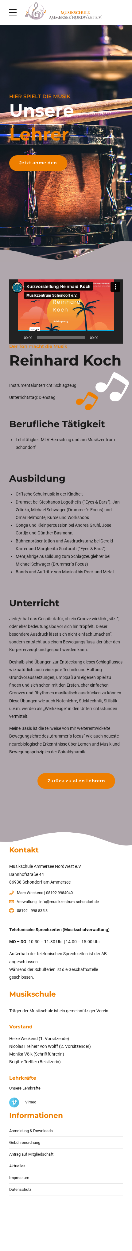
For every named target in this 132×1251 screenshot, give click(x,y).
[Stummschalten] (105, 337)
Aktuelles (17, 1166)
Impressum (19, 1177)
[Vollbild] (115, 337)
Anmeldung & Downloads (31, 1130)
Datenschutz (20, 1189)
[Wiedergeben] (17, 337)
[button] (66, 311)
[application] (66, 311)
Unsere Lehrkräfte (25, 1088)
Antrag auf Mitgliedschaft (31, 1154)
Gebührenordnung (24, 1142)
